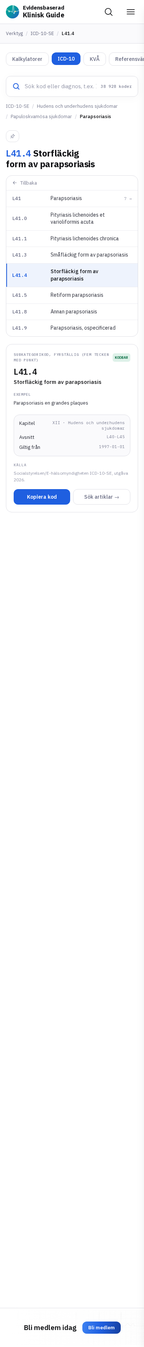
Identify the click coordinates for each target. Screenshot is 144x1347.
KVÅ (95, 59)
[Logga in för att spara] (12, 136)
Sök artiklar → (101, 497)
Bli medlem (101, 1327)
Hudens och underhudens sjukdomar (77, 106)
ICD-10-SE (42, 33)
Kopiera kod (42, 497)
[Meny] (130, 11)
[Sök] (108, 11)
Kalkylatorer (27, 59)
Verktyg (14, 33)
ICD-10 (66, 58)
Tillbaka (28, 183)
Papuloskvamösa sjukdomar (41, 116)
